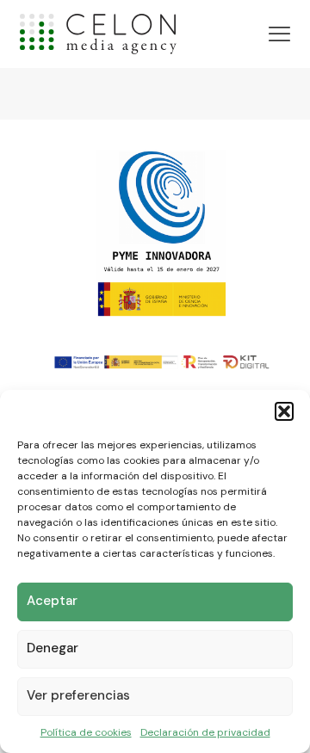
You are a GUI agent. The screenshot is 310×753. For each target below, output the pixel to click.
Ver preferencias (78, 695)
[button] (284, 411)
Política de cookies (86, 732)
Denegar (52, 648)
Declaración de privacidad (205, 732)
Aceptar (52, 600)
